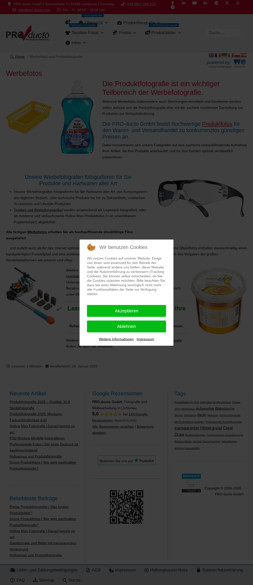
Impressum (145, 339)
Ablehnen (126, 326)
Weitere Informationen (116, 339)
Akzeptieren (126, 310)
